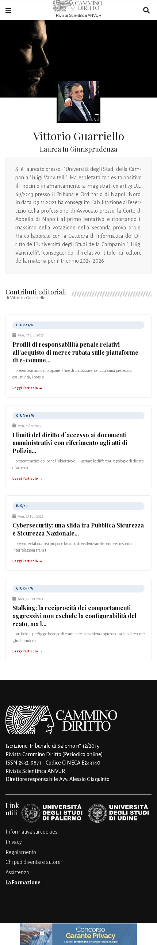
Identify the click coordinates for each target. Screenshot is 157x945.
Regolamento (20, 852)
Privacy (13, 842)
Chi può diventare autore (33, 862)
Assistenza (17, 872)
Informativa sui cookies (31, 832)
